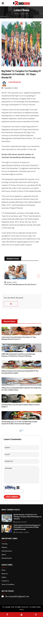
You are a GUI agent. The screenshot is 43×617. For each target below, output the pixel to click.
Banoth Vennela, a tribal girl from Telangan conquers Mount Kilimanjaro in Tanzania (27, 517)
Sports (4, 554)
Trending (4, 544)
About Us (5, 573)
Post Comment (12, 497)
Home (17, 13)
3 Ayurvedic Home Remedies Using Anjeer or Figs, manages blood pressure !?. (19, 338)
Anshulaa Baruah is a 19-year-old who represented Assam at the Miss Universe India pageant (19, 423)
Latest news (24, 13)
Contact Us (5, 581)
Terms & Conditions (8, 584)
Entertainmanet (7, 551)
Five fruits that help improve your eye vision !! (20, 284)
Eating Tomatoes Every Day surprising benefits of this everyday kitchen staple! (20, 372)
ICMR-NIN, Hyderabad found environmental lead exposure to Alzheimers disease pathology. (18, 355)
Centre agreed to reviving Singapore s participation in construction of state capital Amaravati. (27, 527)
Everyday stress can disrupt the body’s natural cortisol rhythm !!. (21, 406)
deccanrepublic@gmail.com (17, 596)
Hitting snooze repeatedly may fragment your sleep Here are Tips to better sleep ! (21, 389)
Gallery (4, 577)
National (4, 547)
